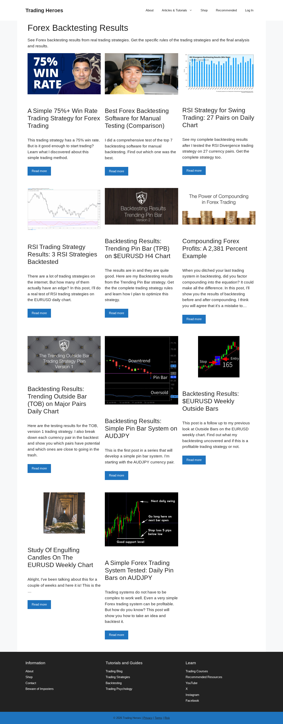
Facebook (192, 700)
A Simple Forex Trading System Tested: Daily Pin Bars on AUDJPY (139, 570)
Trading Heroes (44, 10)
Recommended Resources (204, 677)
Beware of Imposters (39, 688)
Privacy (147, 717)
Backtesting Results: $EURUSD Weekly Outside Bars (210, 401)
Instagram (192, 694)
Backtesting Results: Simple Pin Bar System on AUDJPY (141, 428)
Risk (167, 717)
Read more (39, 171)
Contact (30, 683)
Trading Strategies (118, 677)
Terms (158, 717)
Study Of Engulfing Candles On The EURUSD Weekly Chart (60, 557)
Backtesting (114, 683)
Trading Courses (197, 671)
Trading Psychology (119, 688)
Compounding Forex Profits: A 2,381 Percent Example (214, 248)
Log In (249, 10)
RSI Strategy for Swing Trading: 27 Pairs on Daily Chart (218, 117)
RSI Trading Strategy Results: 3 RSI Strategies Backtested (62, 254)
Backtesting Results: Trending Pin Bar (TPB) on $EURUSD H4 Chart (137, 248)
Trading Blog (114, 671)
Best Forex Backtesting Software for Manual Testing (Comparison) (137, 118)
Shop (204, 10)
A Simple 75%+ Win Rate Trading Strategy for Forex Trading (64, 118)
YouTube (191, 683)
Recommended (226, 10)
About (150, 10)
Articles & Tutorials (174, 10)
